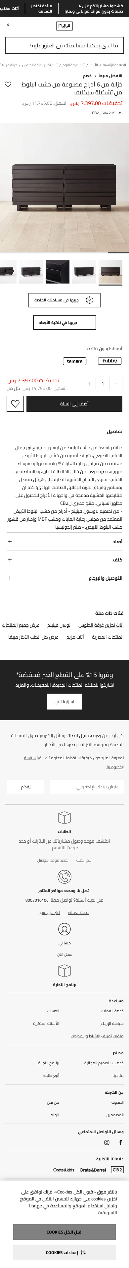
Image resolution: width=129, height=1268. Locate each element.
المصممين (115, 1115)
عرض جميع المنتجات (20, 625)
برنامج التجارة (64, 984)
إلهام (55, 1115)
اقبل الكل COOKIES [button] (65, 1232)
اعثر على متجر (50, 912)
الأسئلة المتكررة (46, 1023)
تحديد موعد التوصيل (52, 860)
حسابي (65, 943)
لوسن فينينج (58, 625)
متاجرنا (118, 1075)
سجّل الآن (64, 954)
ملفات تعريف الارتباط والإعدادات (97, 1036)
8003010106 (37, 900)
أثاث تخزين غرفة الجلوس (101, 625)
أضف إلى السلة (74, 403)
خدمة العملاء (78, 912)
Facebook (121, 1142)
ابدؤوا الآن (64, 701)
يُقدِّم (25, 787)
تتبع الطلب (84, 860)
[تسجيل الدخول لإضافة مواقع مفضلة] (8, 88)
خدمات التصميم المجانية (104, 1063)
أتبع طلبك (51, 1075)
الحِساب (53, 1011)
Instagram (107, 1142)
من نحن (53, 1102)
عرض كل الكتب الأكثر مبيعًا (33, 637)
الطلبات (64, 831)
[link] (111, 26)
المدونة (117, 1102)
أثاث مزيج (75, 637)
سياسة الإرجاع (112, 1023)
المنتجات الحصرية (108, 637)
